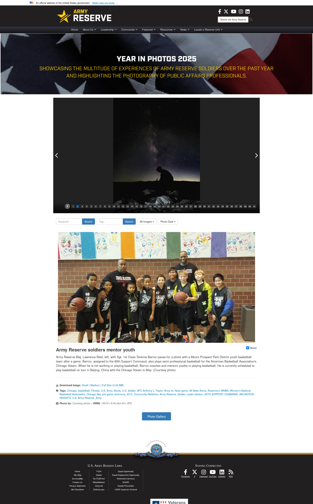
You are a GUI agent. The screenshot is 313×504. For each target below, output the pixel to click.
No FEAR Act (99, 479)
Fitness (95, 390)
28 (195, 206)
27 (191, 206)
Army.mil (99, 486)
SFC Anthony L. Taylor (150, 390)
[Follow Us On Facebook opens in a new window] (185, 473)
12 (123, 206)
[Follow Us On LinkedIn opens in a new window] (221, 473)
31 (209, 206)
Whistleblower (99, 482)
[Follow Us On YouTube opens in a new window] (212, 473)
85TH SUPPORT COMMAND (221, 394)
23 (173, 206)
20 (159, 206)
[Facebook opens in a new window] (219, 11)
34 (223, 206)
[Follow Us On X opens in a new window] (194, 473)
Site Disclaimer (77, 489)
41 (254, 206)
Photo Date (167, 221)
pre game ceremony (113, 394)
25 (182, 206)
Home (74, 29)
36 (232, 206)
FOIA (99, 471)
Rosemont (214, 390)
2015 (129, 394)
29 (200, 206)
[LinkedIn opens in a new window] (247, 11)
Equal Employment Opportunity (125, 475)
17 (146, 206)
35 (227, 206)
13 (127, 206)
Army (99, 398)
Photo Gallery (156, 416)
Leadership (107, 29)
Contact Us (77, 482)
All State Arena (197, 390)
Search (88, 221)
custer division (195, 394)
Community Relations (146, 394)
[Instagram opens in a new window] (241, 11)
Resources (166, 29)
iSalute (99, 475)
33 (218, 206)
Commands (128, 29)
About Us (88, 29)
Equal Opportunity (126, 471)
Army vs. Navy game (176, 390)
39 (245, 206)
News (183, 29)
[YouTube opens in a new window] (233, 11)
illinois (117, 390)
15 (136, 206)
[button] (105, 3)
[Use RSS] (230, 473)
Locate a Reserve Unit (207, 29)
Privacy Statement (77, 486)
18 (150, 206)
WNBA (224, 390)
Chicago (72, 390)
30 (204, 206)
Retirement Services (126, 479)
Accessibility (77, 479)
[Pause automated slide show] (67, 206)
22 (168, 206)
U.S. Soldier (128, 390)
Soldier (181, 394)
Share (253, 347)
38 (241, 206)
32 (213, 206)
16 (141, 206)
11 (118, 206)
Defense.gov (99, 489)
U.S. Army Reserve (83, 398)
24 (177, 206)
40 (250, 206)
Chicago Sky (94, 394)
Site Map (77, 475)
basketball (84, 390)
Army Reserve (168, 394)
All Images (146, 221)
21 (164, 206)
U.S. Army (106, 390)
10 (114, 206)
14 (132, 206)
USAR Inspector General (126, 489)
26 (186, 206)
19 (155, 206)
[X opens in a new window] (226, 11)
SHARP (125, 482)
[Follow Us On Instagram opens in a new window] (203, 473)
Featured (147, 29)
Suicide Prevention (126, 486)
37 (236, 206)
